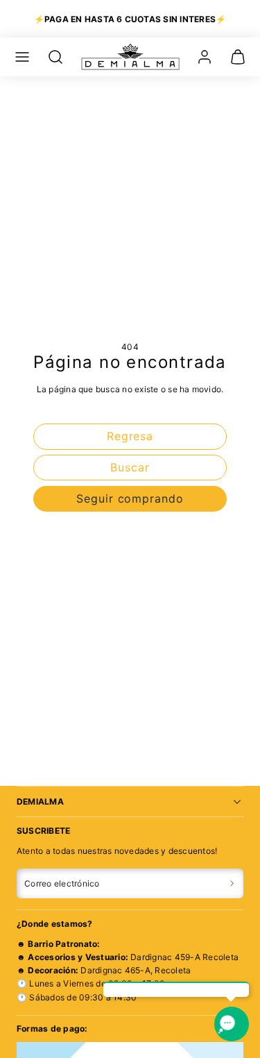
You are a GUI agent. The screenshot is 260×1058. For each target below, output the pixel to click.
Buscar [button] (130, 467)
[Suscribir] (231, 883)
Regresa (130, 436)
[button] (22, 57)
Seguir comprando (130, 498)
